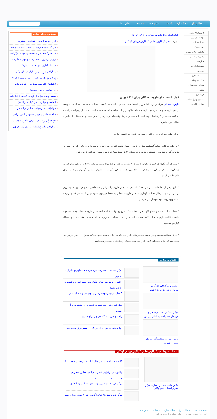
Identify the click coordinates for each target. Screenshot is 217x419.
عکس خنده (154, 23)
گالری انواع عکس (197, 33)
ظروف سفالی (171, 104)
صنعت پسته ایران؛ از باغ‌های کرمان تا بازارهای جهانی (33, 96)
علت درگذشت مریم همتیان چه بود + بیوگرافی (33, 53)
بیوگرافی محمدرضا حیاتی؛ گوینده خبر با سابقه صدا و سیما (93, 395)
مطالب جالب (198, 42)
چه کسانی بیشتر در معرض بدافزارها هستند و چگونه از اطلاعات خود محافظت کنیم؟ (33, 121)
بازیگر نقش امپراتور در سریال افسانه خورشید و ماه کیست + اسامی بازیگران (33, 47)
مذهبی (201, 90)
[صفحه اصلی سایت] (206, 24)
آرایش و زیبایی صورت (195, 52)
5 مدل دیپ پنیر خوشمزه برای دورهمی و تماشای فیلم (95, 293)
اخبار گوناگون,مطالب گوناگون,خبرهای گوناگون (147, 41)
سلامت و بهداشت (197, 80)
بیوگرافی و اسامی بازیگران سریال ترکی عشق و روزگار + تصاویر (35, 72)
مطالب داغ (197, 23)
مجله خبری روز (198, 37)
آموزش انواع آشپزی (196, 66)
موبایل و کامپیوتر (197, 104)
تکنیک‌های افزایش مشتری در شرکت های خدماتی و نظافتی (35, 84)
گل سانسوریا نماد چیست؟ (43, 90)
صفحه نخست (200, 410)
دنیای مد (201, 71)
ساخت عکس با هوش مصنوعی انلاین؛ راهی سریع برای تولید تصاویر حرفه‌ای (34, 114)
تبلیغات (170, 23)
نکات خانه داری (198, 75)
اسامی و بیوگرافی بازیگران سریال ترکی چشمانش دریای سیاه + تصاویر (35, 102)
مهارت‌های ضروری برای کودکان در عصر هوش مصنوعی (94, 328)
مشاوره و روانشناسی (195, 99)
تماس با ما (125, 23)
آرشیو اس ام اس (197, 56)
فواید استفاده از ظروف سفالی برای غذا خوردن (155, 34)
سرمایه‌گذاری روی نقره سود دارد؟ (39, 65)
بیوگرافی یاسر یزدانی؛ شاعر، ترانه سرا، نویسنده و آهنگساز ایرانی (36, 108)
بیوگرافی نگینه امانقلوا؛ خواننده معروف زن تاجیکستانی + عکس (34, 127)
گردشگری (200, 94)
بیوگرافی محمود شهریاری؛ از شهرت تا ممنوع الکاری (96, 383)
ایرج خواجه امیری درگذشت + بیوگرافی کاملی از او (36, 41)
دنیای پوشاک (199, 47)
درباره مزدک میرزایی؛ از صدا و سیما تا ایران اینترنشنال (34, 78)
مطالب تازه (182, 23)
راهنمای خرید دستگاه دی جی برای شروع (102, 316)
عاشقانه (140, 23)
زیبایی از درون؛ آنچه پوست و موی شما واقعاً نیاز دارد (34, 59)
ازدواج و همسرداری (196, 85)
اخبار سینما (199, 61)
